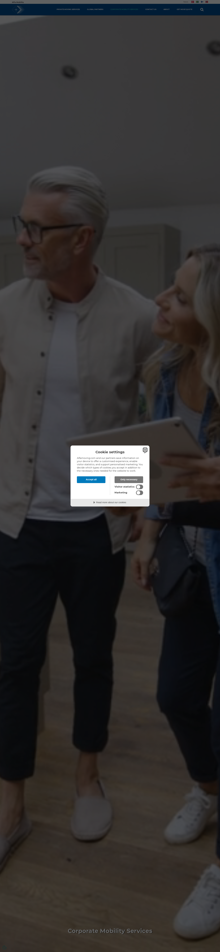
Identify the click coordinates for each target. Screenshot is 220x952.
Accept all (91, 479)
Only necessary (128, 479)
